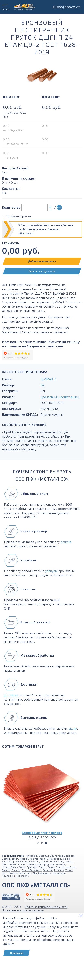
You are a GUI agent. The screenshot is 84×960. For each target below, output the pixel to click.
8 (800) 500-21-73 (66, 7)
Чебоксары (58, 872)
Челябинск (8, 875)
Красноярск (23, 861)
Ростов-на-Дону (66, 867)
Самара (15, 870)
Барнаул (44, 855)
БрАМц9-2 (48, 379)
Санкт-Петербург (32, 870)
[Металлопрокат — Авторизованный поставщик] (11, 897)
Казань (44, 858)
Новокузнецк (57, 864)
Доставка (11, 695)
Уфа (34, 872)
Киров (66, 858)
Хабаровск (44, 872)
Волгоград (56, 855)
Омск (22, 867)
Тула (4, 872)
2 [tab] (42, 843)
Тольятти (59, 870)
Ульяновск (25, 872)
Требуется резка (18, 216)
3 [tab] (46, 843)
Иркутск (33, 858)
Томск (69, 870)
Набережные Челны (14, 864)
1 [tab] (38, 843)
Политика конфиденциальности (46, 906)
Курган (35, 861)
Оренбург (32, 867)
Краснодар (8, 861)
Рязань (6, 870)
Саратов (48, 870)
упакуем (51, 571)
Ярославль (22, 875)
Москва (68, 861)
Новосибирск (10, 867)
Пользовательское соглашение (23, 910)
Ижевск (23, 858)
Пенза (42, 867)
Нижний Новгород (38, 864)
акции (73, 728)
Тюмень (13, 872)
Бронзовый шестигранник (59, 397)
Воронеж (69, 855)
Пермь (51, 867)
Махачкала (56, 861)
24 (42, 385)
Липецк (44, 861)
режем (66, 542)
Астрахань (32, 855)
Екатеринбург (10, 858)
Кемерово (55, 858)
